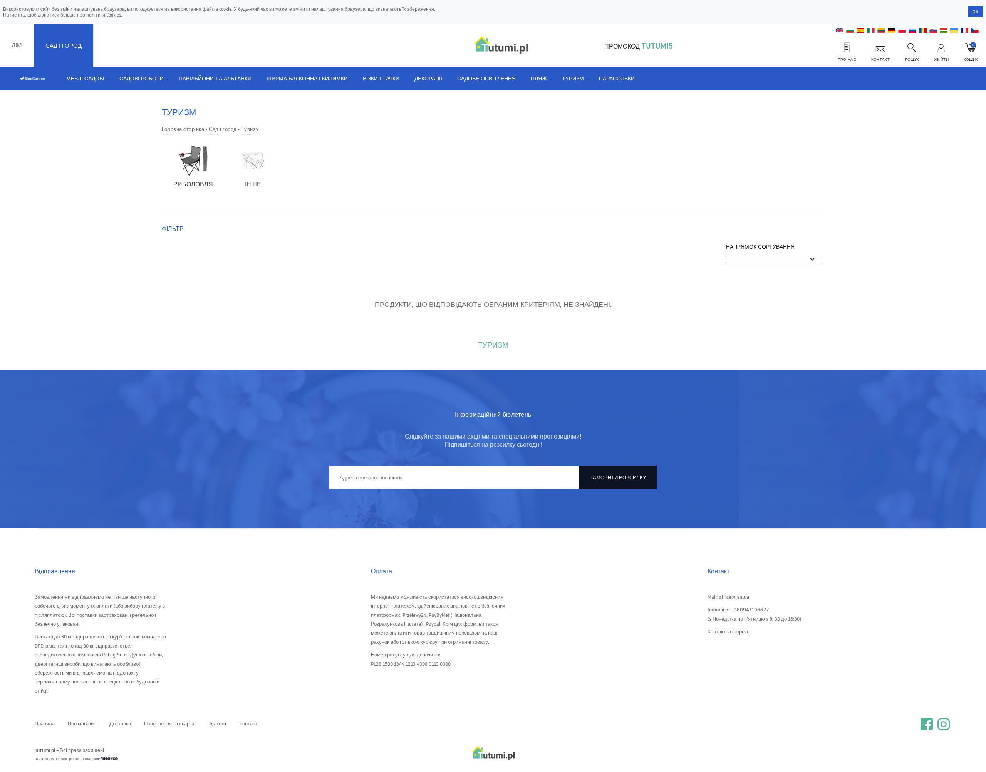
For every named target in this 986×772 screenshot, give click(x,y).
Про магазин (82, 723)
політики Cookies (103, 15)
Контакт (248, 723)
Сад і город (63, 46)
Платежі (216, 723)
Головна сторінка (183, 129)
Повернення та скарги (169, 723)
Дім (17, 45)
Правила (45, 723)
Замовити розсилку (618, 477)
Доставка (120, 723)
